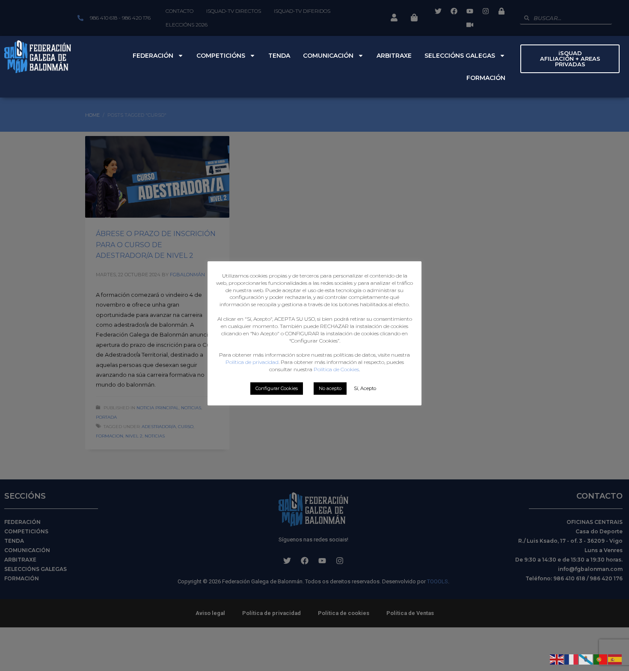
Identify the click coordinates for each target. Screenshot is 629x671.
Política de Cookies (336, 369)
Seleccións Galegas (459, 55)
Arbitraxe (394, 55)
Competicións (220, 55)
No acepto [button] (330, 388)
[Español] (615, 658)
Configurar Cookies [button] (276, 388)
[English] (557, 658)
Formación (485, 78)
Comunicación (328, 55)
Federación (153, 55)
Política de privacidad (252, 362)
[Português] (600, 658)
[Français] (571, 658)
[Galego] (586, 658)
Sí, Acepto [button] (365, 388)
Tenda (279, 55)
